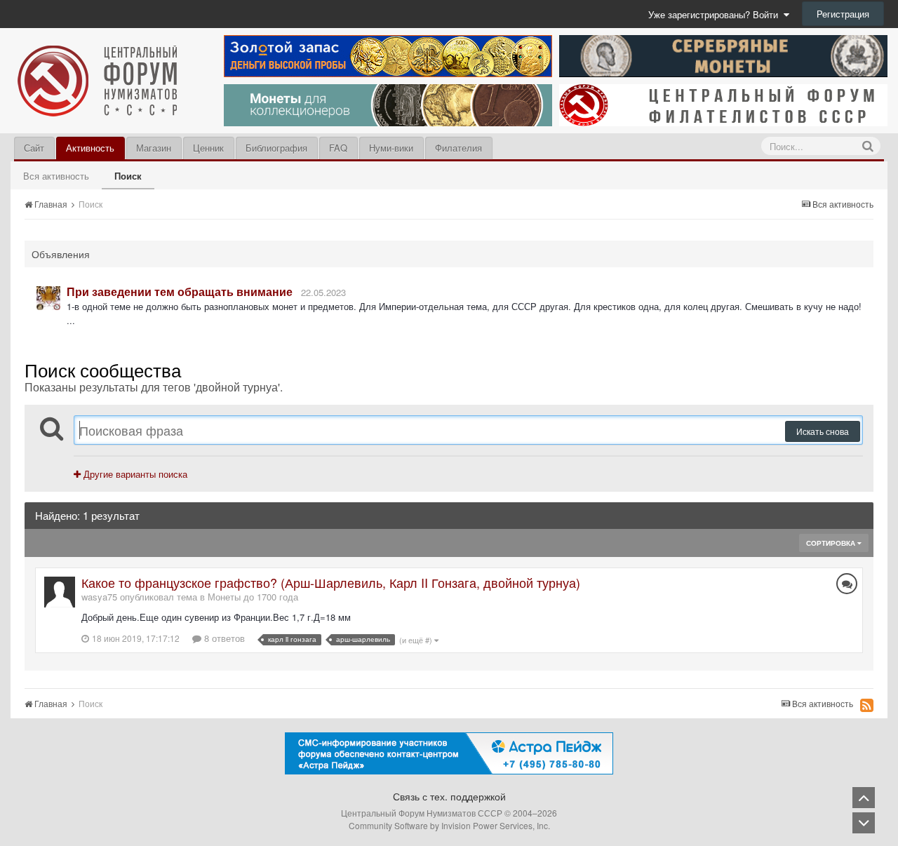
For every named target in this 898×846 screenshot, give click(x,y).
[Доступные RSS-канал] (866, 705)
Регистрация (843, 13)
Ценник (208, 147)
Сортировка (831, 543)
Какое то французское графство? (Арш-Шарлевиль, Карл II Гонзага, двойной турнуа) (330, 582)
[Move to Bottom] (863, 822)
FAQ (338, 147)
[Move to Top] (863, 797)
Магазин (153, 147)
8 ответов (223, 638)
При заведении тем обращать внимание (180, 291)
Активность (90, 147)
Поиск (128, 175)
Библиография (276, 147)
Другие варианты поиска (134, 474)
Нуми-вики (391, 147)
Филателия (458, 147)
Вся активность (56, 175)
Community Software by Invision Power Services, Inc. (449, 825)
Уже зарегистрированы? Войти (716, 14)
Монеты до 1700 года (253, 596)
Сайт (34, 147)
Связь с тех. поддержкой (449, 796)
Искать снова (822, 431)
